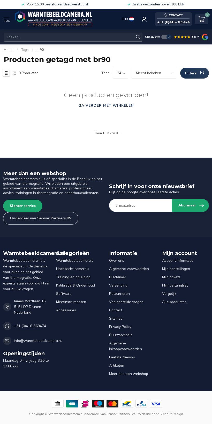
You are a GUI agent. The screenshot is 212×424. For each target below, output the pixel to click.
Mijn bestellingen (176, 268)
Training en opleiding (73, 277)
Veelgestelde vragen (126, 301)
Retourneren (119, 293)
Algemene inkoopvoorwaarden (125, 346)
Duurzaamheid (121, 335)
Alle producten (174, 301)
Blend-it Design (171, 414)
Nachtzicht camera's (72, 268)
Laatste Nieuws (122, 357)
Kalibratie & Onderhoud (75, 285)
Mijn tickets (171, 277)
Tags (25, 50)
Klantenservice (23, 205)
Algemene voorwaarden (129, 268)
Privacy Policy (120, 326)
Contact (115, 310)
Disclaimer (117, 277)
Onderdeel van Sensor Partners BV (41, 218)
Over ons (116, 260)
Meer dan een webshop (128, 373)
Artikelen (116, 365)
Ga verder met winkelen (106, 105)
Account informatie (177, 260)
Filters (191, 73)
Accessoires (66, 310)
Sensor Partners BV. (121, 414)
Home (8, 50)
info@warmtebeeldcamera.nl (38, 340)
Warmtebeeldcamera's (74, 260)
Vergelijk (169, 293)
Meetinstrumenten (71, 301)
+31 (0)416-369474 (30, 325)
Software (64, 293)
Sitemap (116, 318)
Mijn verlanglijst (175, 285)
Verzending (118, 285)
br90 (40, 50)
